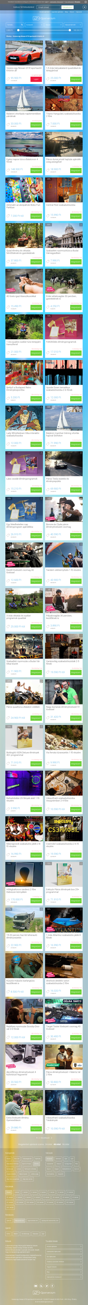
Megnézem (76, 79)
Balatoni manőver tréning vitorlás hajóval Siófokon (62, 434)
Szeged (57, 1169)
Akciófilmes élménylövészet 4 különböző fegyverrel (21, 1073)
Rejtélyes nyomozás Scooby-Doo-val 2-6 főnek (23, 1027)
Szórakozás (10, 1169)
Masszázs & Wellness (13, 1164)
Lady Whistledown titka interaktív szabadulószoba (22, 434)
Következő (45, 1138)
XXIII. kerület (10, 1207)
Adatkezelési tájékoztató (54, 1251)
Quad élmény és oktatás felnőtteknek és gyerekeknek (20, 251)
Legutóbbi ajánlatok (57, 12)
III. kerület (34, 1192)
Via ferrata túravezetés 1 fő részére (63, 752)
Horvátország (25, 1234)
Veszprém (61, 1174)
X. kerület (28, 1197)
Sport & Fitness (26, 1164)
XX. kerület (50, 1202)
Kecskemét (50, 1164)
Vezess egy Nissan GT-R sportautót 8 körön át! (24, 69)
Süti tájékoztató (51, 1256)
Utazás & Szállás (11, 1174)
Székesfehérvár (66, 1169)
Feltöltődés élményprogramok (61, 342)
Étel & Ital (16, 1158)
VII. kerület (70, 1192)
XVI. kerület (10, 1202)
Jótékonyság (34, 1174)
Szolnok (76, 1169)
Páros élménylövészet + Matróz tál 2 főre (63, 1073)
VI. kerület (61, 1192)
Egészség (38, 1158)
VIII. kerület (10, 1197)
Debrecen (58, 1158)
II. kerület (25, 1192)
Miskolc (59, 1164)
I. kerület (16, 1192)
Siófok (8, 1234)
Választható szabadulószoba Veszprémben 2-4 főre (60, 799)
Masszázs (35, 1234)
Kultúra (19, 1169)
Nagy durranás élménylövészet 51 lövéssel (63, 708)
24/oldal (48, 1144)
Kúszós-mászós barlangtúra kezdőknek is (20, 981)
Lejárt (36, 79)
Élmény (36, 1164)
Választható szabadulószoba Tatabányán (60, 1118)
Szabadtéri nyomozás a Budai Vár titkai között (23, 662)
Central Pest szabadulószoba (60, 205)
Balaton (16, 1234)
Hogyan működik (52, 1267)
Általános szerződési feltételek (55, 1261)
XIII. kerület (56, 1197)
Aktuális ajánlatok (44, 12)
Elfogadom (77, 2)
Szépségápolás (27, 1158)
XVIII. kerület (30, 1202)
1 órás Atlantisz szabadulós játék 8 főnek (63, 936)
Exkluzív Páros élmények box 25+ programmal (62, 890)
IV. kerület (43, 1192)
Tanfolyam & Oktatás (30, 1169)
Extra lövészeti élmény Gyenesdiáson (17, 1118)
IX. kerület (19, 1197)
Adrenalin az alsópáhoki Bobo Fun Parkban (23, 206)
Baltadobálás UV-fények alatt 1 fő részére (22, 799)
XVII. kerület (19, 1202)
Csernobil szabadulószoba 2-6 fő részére (62, 845)
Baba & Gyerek (23, 1174)
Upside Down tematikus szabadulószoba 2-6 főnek (59, 388)
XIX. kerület (40, 1202)
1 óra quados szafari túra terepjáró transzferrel (23, 343)
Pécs (76, 1164)
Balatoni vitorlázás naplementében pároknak (23, 114)
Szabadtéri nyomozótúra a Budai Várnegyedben (62, 251)
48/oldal (57, 1144)
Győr (72, 1158)
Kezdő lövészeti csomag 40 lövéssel (20, 571)
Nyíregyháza (68, 1164)
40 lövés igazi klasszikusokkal (21, 296)
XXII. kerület (69, 1202)
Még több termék (28, 1179)
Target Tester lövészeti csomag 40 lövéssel (63, 1027)
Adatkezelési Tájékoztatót (56, 2)
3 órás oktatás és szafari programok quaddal (18, 616)
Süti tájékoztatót (69, 2)
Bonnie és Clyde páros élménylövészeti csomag (58, 525)
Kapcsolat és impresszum (54, 1277)
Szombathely (50, 1174)
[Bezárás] (86, 2)
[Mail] (35, 1286)
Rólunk (72, 12)
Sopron (49, 1169)
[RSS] (41, 1286)
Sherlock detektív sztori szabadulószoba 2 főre (57, 981)
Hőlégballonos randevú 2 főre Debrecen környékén (21, 890)
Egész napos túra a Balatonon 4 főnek (22, 160)
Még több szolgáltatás (13, 1179)
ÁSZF (46, 2)
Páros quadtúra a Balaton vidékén (23, 707)
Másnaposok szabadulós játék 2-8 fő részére (23, 845)
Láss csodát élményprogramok (21, 478)
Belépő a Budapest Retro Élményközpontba (18, 388)
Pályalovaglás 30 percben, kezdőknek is (59, 616)
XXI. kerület (60, 1202)
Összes (9, 1158)
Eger (66, 1158)
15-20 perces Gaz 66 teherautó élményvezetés (21, 936)
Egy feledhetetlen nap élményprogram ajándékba (19, 525)
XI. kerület (37, 1197)
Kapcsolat (79, 12)
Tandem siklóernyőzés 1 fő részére (63, 570)
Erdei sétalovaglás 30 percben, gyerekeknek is (61, 297)
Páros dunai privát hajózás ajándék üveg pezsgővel (63, 160)
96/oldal (65, 1144)
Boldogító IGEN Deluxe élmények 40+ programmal (22, 753)
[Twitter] (46, 1286)
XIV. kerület (66, 1197)
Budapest (49, 1158)
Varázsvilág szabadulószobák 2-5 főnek (62, 662)
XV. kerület (75, 1197)
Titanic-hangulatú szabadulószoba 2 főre (63, 114)
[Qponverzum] (44, 18)
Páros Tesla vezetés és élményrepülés (57, 480)
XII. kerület (46, 1197)
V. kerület (51, 1192)
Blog (66, 12)
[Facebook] (52, 1286)
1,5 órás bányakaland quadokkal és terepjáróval (63, 69)
